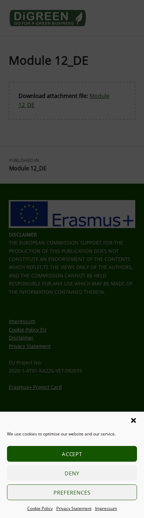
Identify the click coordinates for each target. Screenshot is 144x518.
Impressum (106, 508)
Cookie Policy (40, 508)
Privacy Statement (74, 508)
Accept (72, 453)
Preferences (72, 492)
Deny (72, 473)
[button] (133, 420)
